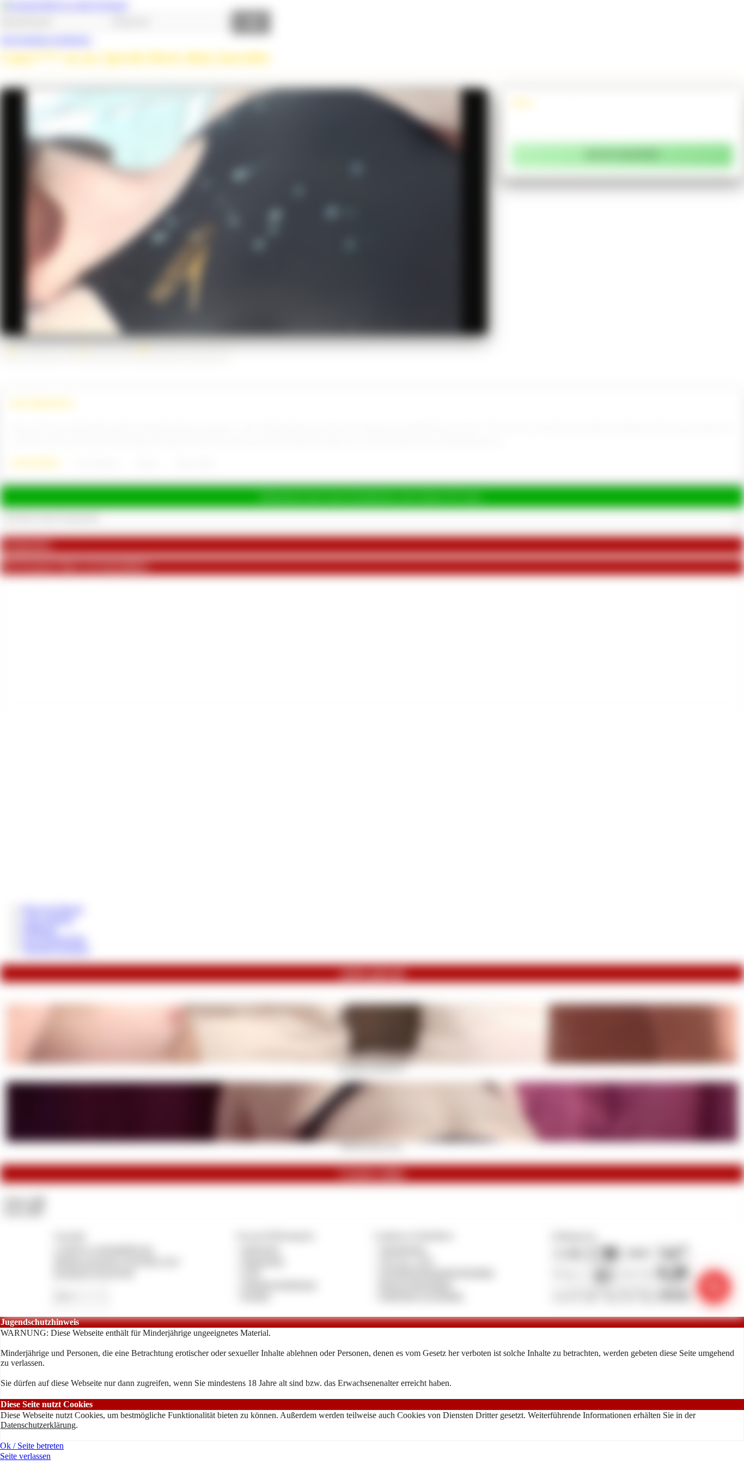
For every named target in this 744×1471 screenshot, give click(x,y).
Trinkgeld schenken (55, 949)
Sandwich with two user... (372, 1145)
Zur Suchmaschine (54, 938)
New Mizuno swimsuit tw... (372, 1067)
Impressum (260, 1249)
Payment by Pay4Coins (93, 1272)
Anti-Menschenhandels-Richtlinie (437, 1272)
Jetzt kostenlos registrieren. (46, 39)
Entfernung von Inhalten (422, 1295)
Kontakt (256, 1295)
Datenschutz (263, 1261)
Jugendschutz (403, 1249)
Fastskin (146, 463)
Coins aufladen (48, 919)
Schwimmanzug (96, 463)
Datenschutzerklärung (38, 1425)
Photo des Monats (52, 908)
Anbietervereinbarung (278, 1284)
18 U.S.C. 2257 (407, 1261)
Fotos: (23, 1210)
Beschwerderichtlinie (416, 1284)
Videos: (24, 1200)
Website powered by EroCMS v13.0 (116, 1261)
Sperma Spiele (194, 463)
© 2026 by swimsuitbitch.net (103, 1249)
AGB (250, 1272)
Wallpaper (39, 929)
